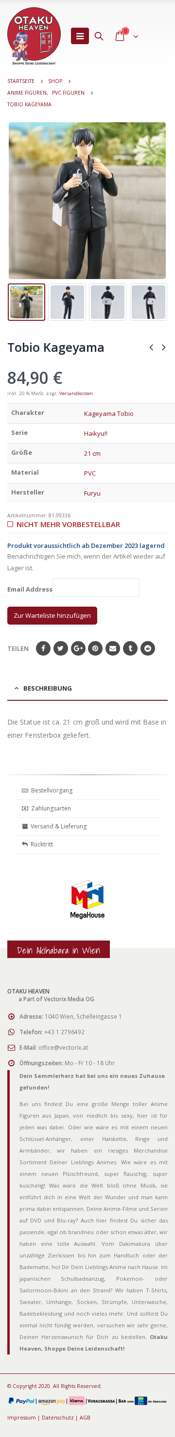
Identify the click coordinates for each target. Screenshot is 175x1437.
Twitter (60, 648)
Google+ (78, 648)
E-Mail (112, 648)
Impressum (21, 1417)
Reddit (147, 648)
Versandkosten (76, 393)
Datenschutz (58, 1417)
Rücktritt (40, 844)
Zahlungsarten (51, 808)
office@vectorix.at (63, 1047)
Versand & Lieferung (57, 826)
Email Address (29, 589)
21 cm (92, 453)
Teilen (18, 648)
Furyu (92, 493)
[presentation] (14, 201)
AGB (85, 1417)
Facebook (43, 648)
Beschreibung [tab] (47, 688)
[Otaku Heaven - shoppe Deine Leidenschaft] (34, 36)
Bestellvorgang (50, 790)
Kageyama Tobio (109, 413)
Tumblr (130, 648)
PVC (90, 473)
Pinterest (95, 648)
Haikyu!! (95, 433)
